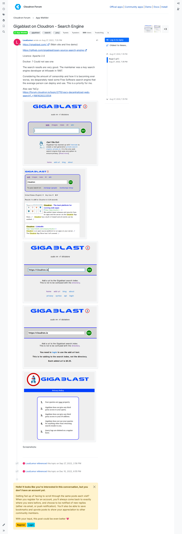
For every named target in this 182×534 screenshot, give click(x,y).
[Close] (94, 487)
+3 (165, 29)
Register (21, 525)
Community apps (134, 6)
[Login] (178, 3)
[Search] (3, 32)
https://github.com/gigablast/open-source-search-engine (53, 50)
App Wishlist (21, 33)
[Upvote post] (91, 454)
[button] (3, 525)
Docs (156, 6)
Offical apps (116, 6)
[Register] (178, 9)
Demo (148, 6)
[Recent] (3, 9)
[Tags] (3, 15)
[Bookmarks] (3, 26)
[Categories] (3, 3)
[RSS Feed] (108, 32)
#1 (97, 40)
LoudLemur (28, 40)
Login (31, 525)
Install (164, 6)
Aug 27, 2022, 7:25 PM (52, 40)
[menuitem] (178, 3)
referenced (42, 463)
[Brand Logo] (18, 6)
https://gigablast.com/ (34, 44)
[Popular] (3, 20)
